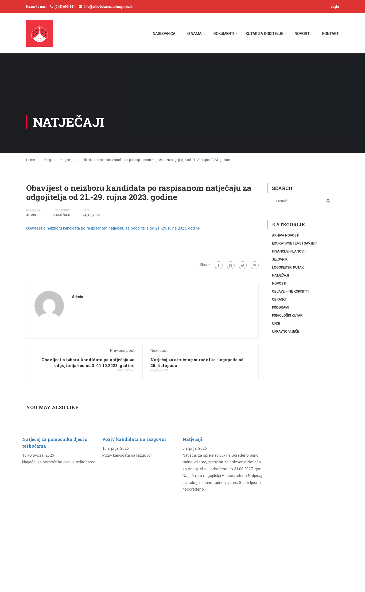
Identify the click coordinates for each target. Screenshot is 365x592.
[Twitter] (243, 265)
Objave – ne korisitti (290, 291)
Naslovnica (164, 33)
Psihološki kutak (287, 315)
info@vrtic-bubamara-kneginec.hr (108, 7)
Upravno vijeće (285, 331)
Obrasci (279, 299)
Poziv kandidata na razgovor (134, 439)
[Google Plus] (231, 265)
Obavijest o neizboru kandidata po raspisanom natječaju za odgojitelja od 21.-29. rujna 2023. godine (113, 228)
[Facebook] (219, 265)
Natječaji (61, 215)
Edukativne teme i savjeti (294, 243)
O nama (194, 33)
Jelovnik (280, 259)
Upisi (276, 323)
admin (31, 215)
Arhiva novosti (285, 235)
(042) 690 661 (65, 7)
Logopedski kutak (288, 267)
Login (335, 7)
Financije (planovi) (289, 251)
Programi (280, 307)
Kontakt (330, 33)
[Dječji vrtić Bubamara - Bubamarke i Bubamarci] (46, 36)
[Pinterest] (255, 265)
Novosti (302, 33)
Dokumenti (223, 33)
